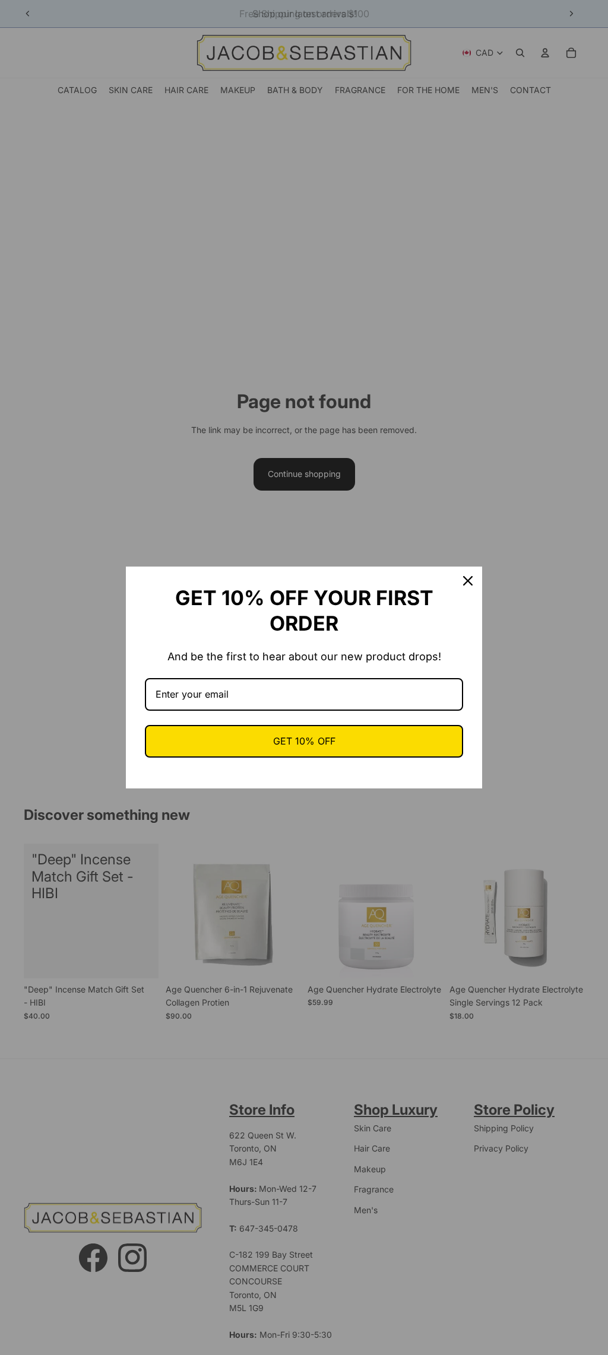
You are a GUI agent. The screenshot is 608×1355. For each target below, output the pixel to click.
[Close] (468, 581)
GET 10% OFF (304, 741)
